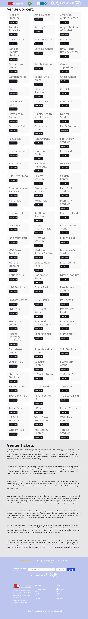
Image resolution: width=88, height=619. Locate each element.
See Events (13, 22)
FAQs (58, 591)
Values (37, 591)
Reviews (38, 596)
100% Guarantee (40, 589)
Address (15, 600)
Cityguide (59, 598)
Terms (58, 594)
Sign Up (70, 570)
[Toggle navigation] (77, 3)
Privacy (37, 598)
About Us (59, 589)
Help (57, 596)
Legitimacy (38, 594)
